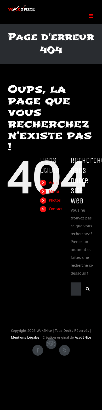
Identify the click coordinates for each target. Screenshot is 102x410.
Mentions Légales (25, 337)
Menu (54, 191)
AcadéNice (83, 337)
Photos (55, 200)
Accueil (55, 182)
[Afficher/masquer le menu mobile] (91, 16)
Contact (55, 209)
